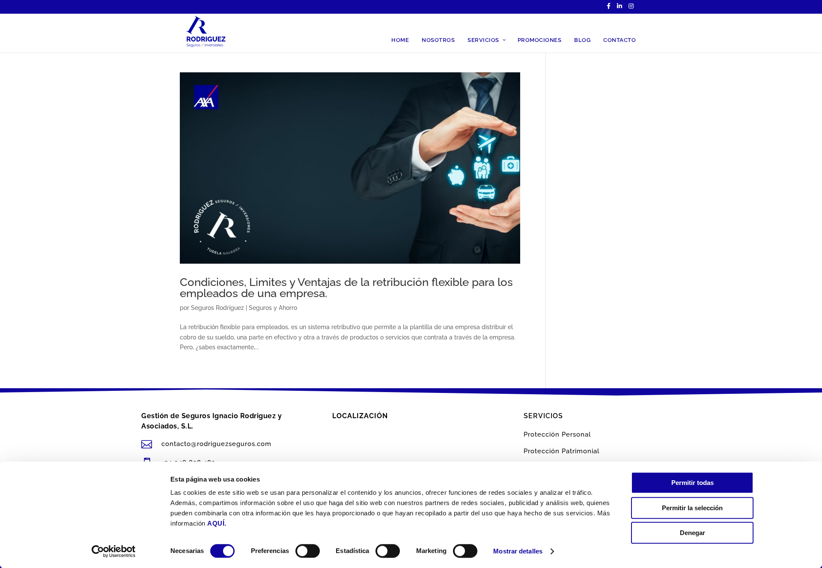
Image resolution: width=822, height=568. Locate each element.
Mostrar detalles (517, 551)
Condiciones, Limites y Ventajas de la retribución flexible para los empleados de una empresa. (346, 288)
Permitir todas (692, 482)
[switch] (307, 551)
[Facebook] (609, 8)
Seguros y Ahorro (273, 307)
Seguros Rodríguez (217, 307)
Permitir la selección (692, 507)
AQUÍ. (216, 523)
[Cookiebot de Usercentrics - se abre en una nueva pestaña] (113, 551)
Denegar (692, 532)
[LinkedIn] (619, 8)
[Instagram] (631, 8)
